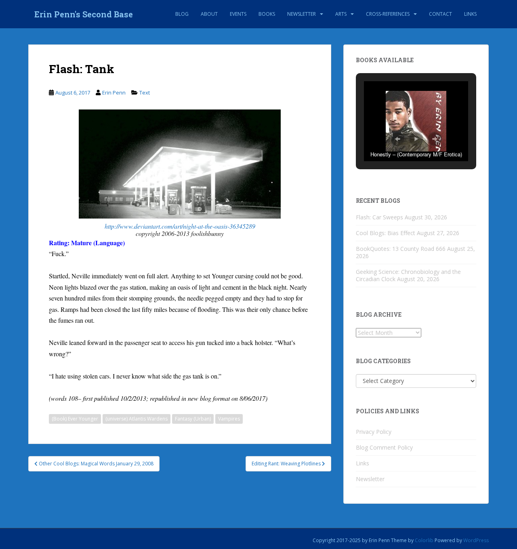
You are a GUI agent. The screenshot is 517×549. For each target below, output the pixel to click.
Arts (341, 14)
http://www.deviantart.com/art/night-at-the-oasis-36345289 (180, 226)
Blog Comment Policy (384, 447)
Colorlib (424, 540)
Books (266, 14)
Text (144, 92)
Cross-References (388, 14)
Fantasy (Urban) (193, 418)
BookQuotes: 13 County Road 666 (401, 248)
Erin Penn (114, 92)
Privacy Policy (373, 431)
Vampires (229, 418)
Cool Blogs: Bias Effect (385, 233)
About (209, 14)
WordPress (476, 540)
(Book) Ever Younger (75, 418)
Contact (440, 14)
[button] (397, 139)
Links (470, 14)
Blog (182, 14)
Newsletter (301, 14)
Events (238, 14)
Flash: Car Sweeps (379, 217)
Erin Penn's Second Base (83, 14)
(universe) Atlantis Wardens (136, 418)
